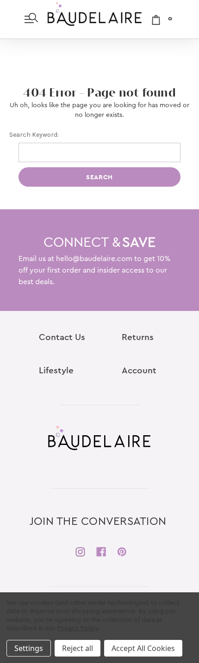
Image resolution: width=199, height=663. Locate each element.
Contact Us (62, 337)
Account (139, 370)
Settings (28, 648)
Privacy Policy (77, 628)
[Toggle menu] (31, 19)
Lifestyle (56, 370)
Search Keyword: (34, 135)
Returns (138, 337)
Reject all (77, 648)
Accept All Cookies (143, 648)
